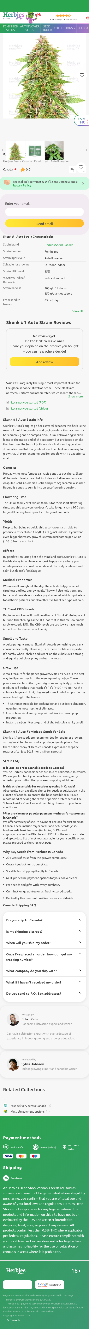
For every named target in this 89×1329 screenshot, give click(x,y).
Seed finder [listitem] (47, 28)
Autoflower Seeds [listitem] (30, 28)
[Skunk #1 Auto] (44, 80)
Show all (77, 311)
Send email (44, 223)
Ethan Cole (30, 1019)
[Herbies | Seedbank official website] (23, 16)
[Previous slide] (2, 150)
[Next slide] (86, 150)
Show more (75, 396)
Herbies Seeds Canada (58, 245)
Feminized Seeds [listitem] (10, 28)
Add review (44, 362)
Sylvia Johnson (33, 1063)
